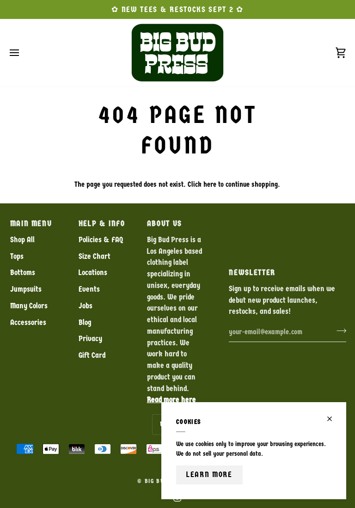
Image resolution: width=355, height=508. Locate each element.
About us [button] (164, 223)
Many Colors (29, 305)
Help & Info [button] (102, 223)
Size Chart (94, 256)
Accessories (28, 322)
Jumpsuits (26, 289)
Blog (85, 322)
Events (89, 289)
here (209, 184)
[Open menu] (23, 52)
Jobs (85, 305)
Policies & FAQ (101, 239)
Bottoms (22, 272)
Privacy (90, 338)
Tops (17, 256)
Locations (93, 272)
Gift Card (92, 355)
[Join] (338, 330)
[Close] (333, 418)
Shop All (22, 239)
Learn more (209, 474)
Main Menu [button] (31, 223)
